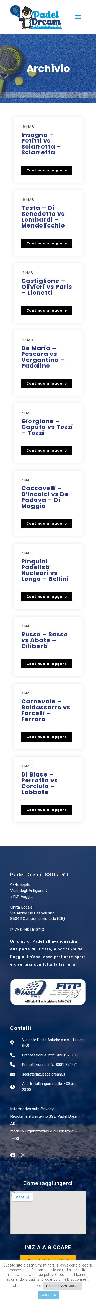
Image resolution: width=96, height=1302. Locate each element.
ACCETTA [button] (48, 1295)
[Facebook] (13, 1155)
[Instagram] (23, 1155)
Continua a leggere (46, 170)
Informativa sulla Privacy (32, 1109)
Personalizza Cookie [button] (62, 1286)
